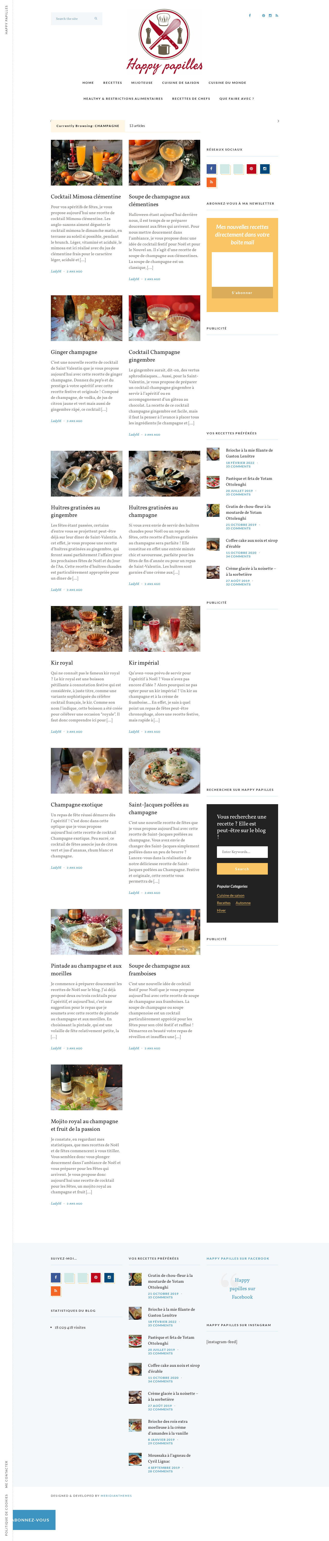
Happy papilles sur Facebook (238, 1258)
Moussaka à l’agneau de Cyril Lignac (169, 1458)
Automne (243, 903)
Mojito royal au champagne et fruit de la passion (84, 1125)
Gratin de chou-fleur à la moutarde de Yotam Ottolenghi (248, 512)
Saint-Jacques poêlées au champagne (159, 809)
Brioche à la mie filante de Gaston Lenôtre (249, 453)
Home (88, 83)
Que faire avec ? (237, 98)
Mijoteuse (142, 83)
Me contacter (6, 1474)
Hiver (221, 910)
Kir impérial (144, 663)
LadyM (56, 271)
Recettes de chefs (191, 98)
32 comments (238, 584)
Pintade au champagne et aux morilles (86, 970)
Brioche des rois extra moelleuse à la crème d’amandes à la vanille (168, 1427)
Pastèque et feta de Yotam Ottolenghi (249, 482)
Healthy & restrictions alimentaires (123, 98)
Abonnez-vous (30, 1519)
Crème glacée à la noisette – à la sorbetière (251, 571)
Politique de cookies (6, 1515)
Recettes (112, 83)
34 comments (238, 556)
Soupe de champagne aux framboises (159, 970)
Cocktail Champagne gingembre (154, 356)
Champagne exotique (77, 805)
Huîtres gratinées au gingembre (75, 512)
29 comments (160, 1443)
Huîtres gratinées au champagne (153, 512)
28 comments (160, 1471)
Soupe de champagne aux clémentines (159, 201)
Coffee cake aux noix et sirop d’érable (252, 543)
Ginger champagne (74, 352)
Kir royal (62, 663)
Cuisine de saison (180, 83)
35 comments (238, 466)
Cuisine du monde (227, 83)
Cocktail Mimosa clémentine (86, 197)
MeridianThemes (116, 1495)
